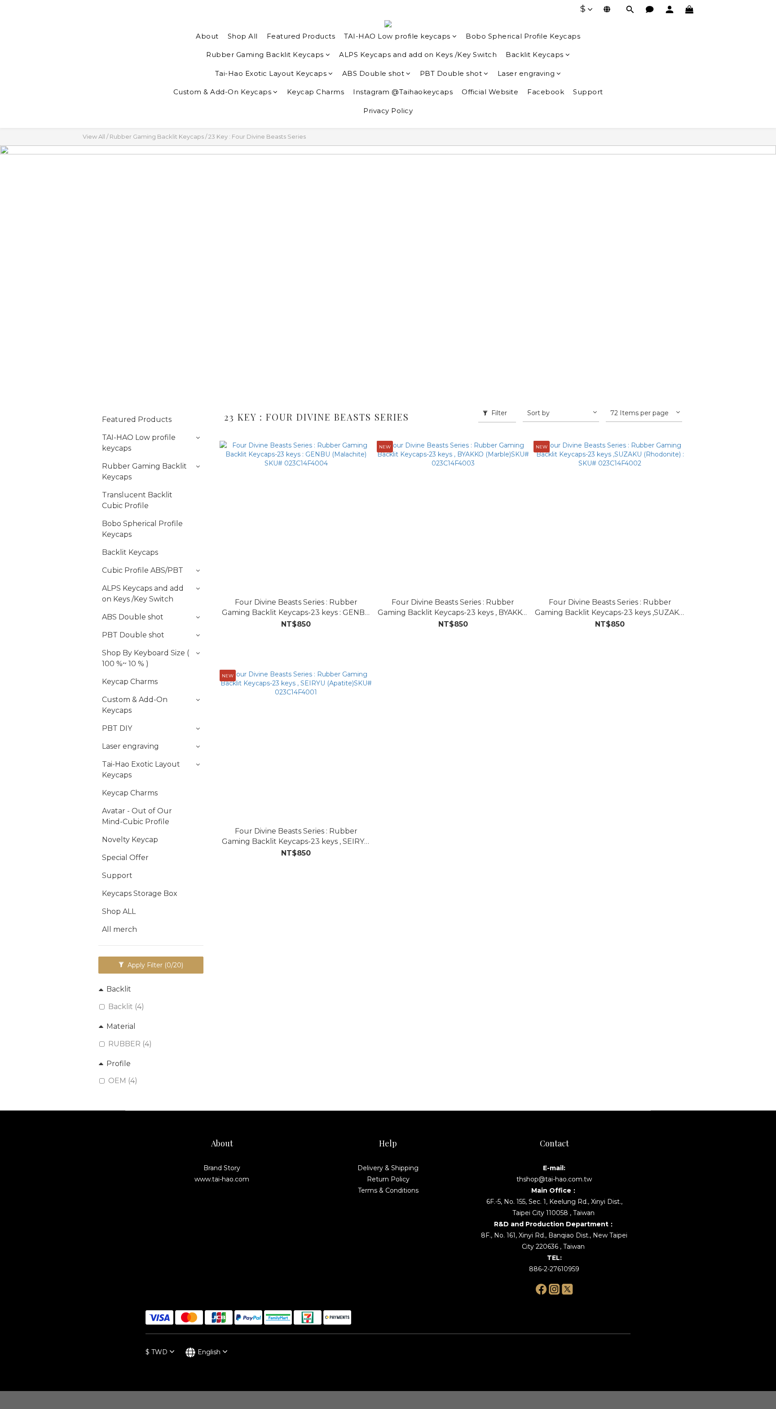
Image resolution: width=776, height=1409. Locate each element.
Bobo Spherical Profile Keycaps (523, 36)
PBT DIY (117, 728)
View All (94, 136)
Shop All (243, 36)
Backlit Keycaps (535, 54)
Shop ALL (119, 911)
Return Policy (388, 1179)
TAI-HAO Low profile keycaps (397, 36)
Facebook (545, 92)
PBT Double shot (451, 73)
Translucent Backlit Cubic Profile (137, 500)
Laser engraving (526, 73)
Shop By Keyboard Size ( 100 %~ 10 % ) (145, 658)
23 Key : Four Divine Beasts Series (257, 136)
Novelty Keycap (130, 839)
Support (588, 92)
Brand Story (221, 1168)
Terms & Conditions (388, 1190)
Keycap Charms (315, 92)
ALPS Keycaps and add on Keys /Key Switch (418, 54)
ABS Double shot (373, 73)
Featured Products (301, 36)
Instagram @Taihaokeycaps (403, 92)
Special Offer (125, 857)
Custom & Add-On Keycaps (222, 92)
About (207, 36)
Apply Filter (154, 965)
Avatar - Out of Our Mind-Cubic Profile (137, 816)
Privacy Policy (388, 110)
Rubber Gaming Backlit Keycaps (265, 54)
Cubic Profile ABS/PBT (142, 570)
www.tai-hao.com (221, 1179)
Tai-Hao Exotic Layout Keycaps (271, 73)
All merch (119, 929)
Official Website (490, 92)
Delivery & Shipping (388, 1168)
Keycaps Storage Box (139, 893)
